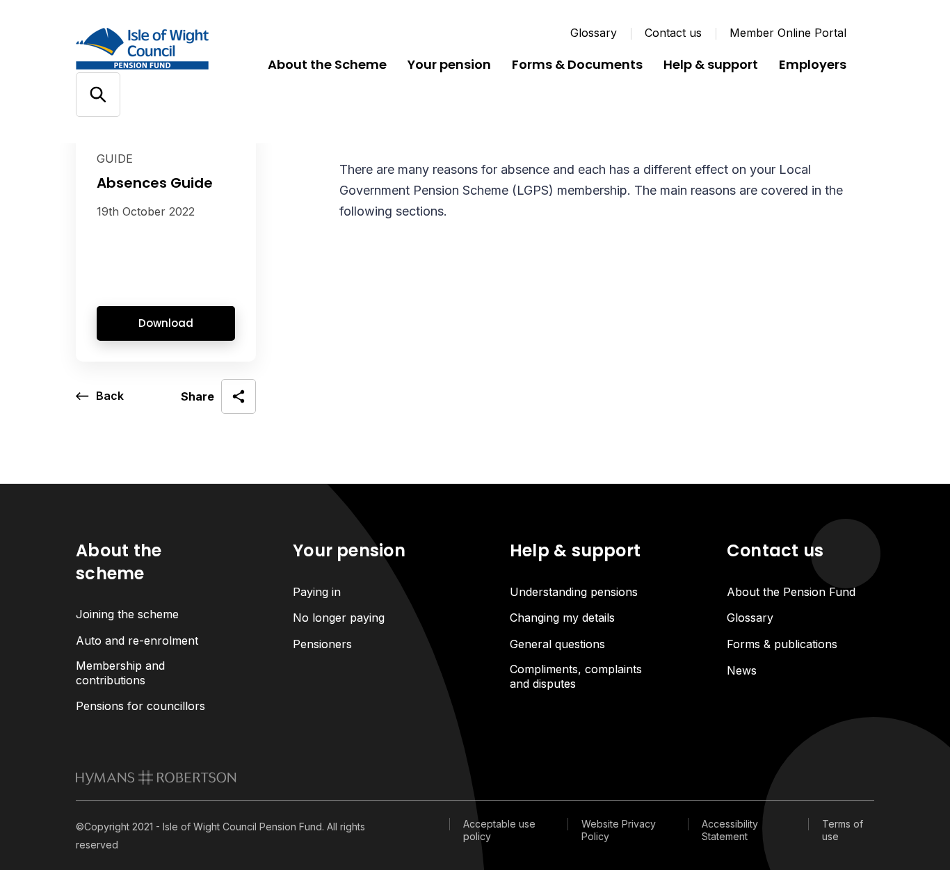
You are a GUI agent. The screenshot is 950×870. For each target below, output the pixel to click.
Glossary (593, 33)
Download (165, 323)
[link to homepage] (156, 777)
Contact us (673, 33)
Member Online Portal (788, 33)
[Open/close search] (98, 95)
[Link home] (159, 49)
